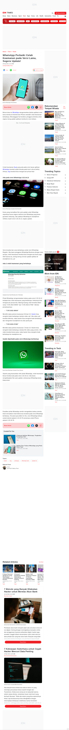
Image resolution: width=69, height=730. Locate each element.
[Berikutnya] (44, 586)
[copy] (40, 108)
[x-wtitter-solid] (36, 108)
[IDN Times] (8, 13)
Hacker (35, 323)
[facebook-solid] (32, 108)
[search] (53, 13)
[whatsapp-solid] (28, 108)
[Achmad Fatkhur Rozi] (4, 481)
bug (15, 175)
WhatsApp (17, 113)
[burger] (65, 16)
